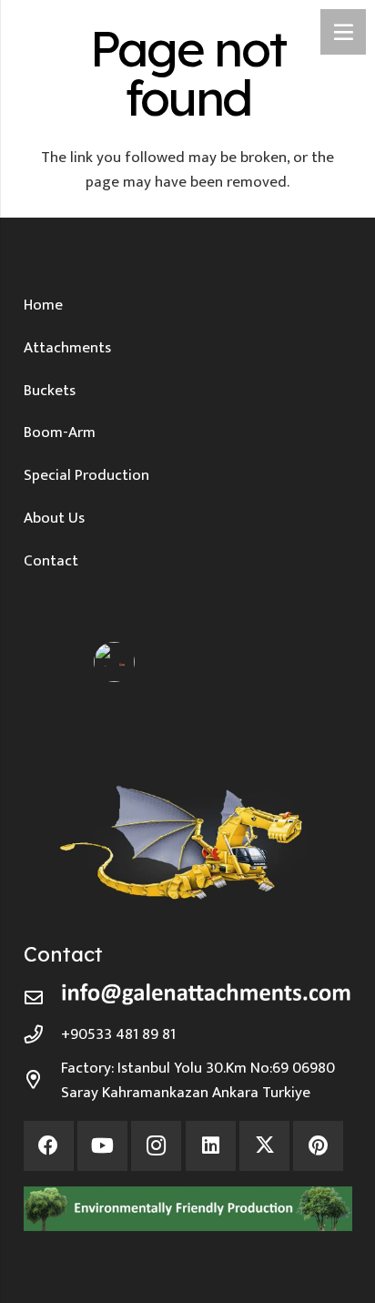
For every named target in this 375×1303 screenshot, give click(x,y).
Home (43, 305)
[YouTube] (102, 1146)
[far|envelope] (43, 998)
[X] (264, 1146)
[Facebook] (49, 1146)
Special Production (86, 475)
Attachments (67, 348)
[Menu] (343, 32)
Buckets (50, 390)
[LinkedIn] (211, 1146)
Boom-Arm (60, 432)
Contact (51, 561)
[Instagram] (156, 1146)
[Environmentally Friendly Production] (188, 1208)
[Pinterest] (318, 1146)
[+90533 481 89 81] (43, 1034)
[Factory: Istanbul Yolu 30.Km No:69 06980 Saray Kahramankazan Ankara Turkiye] (43, 1080)
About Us (54, 518)
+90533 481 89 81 (118, 1034)
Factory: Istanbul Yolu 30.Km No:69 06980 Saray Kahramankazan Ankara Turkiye (198, 1080)
